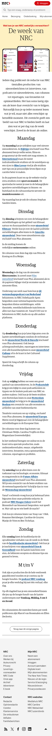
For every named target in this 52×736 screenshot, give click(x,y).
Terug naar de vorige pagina (26, 629)
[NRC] (10, 644)
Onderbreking (30, 16)
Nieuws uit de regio (37, 679)
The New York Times (37, 675)
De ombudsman (11, 714)
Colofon (7, 707)
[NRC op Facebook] (18, 729)
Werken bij (8, 659)
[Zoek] (4, 10)
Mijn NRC (32, 651)
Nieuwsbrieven (35, 685)
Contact (7, 697)
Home (5, 16)
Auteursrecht (9, 662)
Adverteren (8, 685)
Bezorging (15, 16)
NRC (5, 651)
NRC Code (8, 675)
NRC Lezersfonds (36, 711)
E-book (6, 688)
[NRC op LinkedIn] (29, 729)
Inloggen (44, 3)
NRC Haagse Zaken (21, 502)
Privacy (6, 665)
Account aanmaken (37, 665)
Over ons (7, 655)
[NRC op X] (12, 729)
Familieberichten (11, 721)
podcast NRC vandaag (33, 579)
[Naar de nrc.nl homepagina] (6, 3)
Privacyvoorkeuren (37, 688)
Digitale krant (34, 669)
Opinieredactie (10, 704)
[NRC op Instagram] (24, 729)
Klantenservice (10, 711)
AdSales (7, 717)
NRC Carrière (34, 704)
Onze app (7, 679)
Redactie (7, 701)
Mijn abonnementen (37, 672)
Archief (6, 682)
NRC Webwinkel (35, 707)
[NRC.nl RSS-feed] (6, 729)
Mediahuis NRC (35, 701)
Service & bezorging (37, 682)
